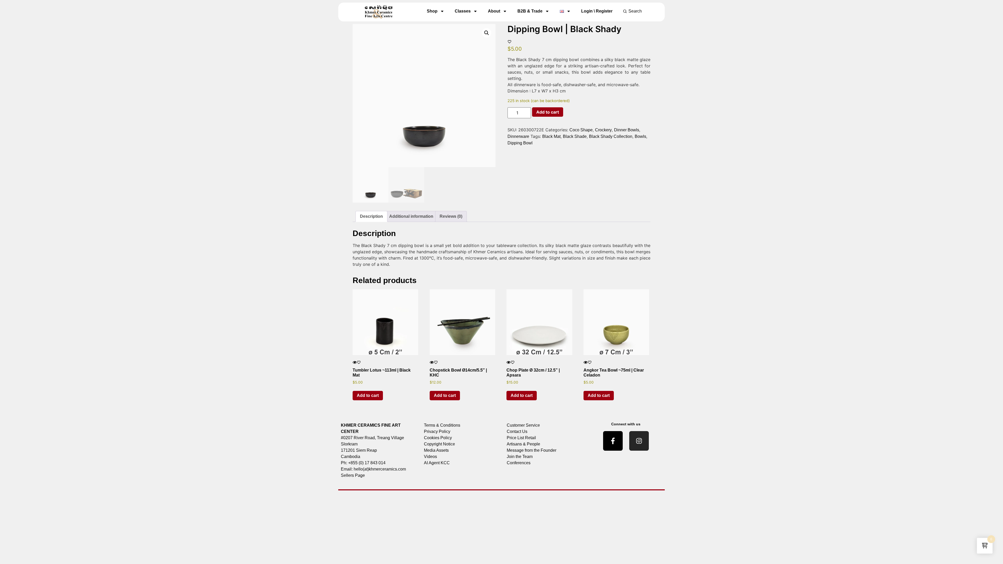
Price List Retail (521, 438)
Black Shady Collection (610, 136)
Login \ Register (597, 11)
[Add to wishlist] (510, 41)
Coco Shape (581, 130)
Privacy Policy (437, 431)
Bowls (640, 136)
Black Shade (575, 136)
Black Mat (551, 136)
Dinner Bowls (626, 130)
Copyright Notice (439, 444)
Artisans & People (523, 444)
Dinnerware (518, 136)
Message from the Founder (531, 450)
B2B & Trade (530, 11)
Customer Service (523, 425)
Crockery (603, 130)
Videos (430, 456)
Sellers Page (353, 475)
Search (635, 11)
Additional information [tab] (411, 216)
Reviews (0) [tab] (451, 216)
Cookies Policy (438, 438)
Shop (432, 11)
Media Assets (436, 450)
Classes (463, 11)
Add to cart (547, 112)
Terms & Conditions (442, 425)
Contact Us (517, 431)
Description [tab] (371, 216)
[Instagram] (639, 441)
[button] (486, 33)
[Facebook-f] (613, 441)
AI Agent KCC (437, 463)
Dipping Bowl (520, 143)
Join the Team (520, 456)
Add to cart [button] (368, 395)
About (494, 11)
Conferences (518, 463)
